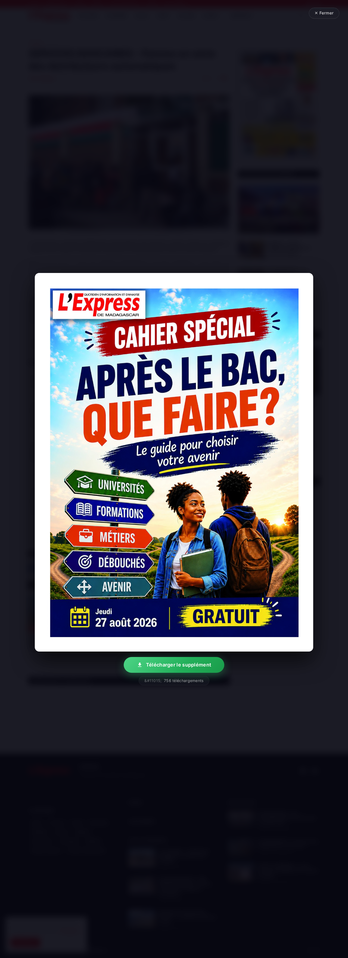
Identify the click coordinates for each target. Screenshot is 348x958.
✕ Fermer (324, 13)
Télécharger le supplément (179, 665)
